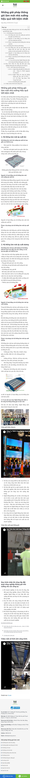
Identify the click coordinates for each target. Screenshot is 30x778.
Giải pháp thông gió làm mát (10, 740)
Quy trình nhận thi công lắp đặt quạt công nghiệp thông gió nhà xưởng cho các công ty (18, 64)
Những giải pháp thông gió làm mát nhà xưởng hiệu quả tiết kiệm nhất (16, 30)
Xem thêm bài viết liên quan (18, 67)
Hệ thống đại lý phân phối (19, 82)
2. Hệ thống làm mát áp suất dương (14, 46)
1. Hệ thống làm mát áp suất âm (14, 33)
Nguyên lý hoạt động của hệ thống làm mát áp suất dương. (19, 54)
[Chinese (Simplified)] (24, 1)
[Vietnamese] (28, 1)
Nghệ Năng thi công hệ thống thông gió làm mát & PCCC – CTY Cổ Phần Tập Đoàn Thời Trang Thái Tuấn (21, 77)
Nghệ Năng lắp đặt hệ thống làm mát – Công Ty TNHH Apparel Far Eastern (21, 71)
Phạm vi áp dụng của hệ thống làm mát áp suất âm (19, 43)
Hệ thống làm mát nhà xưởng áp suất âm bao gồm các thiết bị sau (19, 36)
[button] (3, 5)
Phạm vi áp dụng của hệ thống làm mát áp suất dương (19, 57)
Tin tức (9, 695)
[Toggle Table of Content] (28, 27)
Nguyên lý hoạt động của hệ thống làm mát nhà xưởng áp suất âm (19, 39)
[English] (26, 1)
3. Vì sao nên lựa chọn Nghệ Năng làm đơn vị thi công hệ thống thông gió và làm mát (19, 61)
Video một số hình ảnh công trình (14, 83)
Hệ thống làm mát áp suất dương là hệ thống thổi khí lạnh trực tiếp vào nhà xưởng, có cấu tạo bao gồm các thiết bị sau (19, 49)
